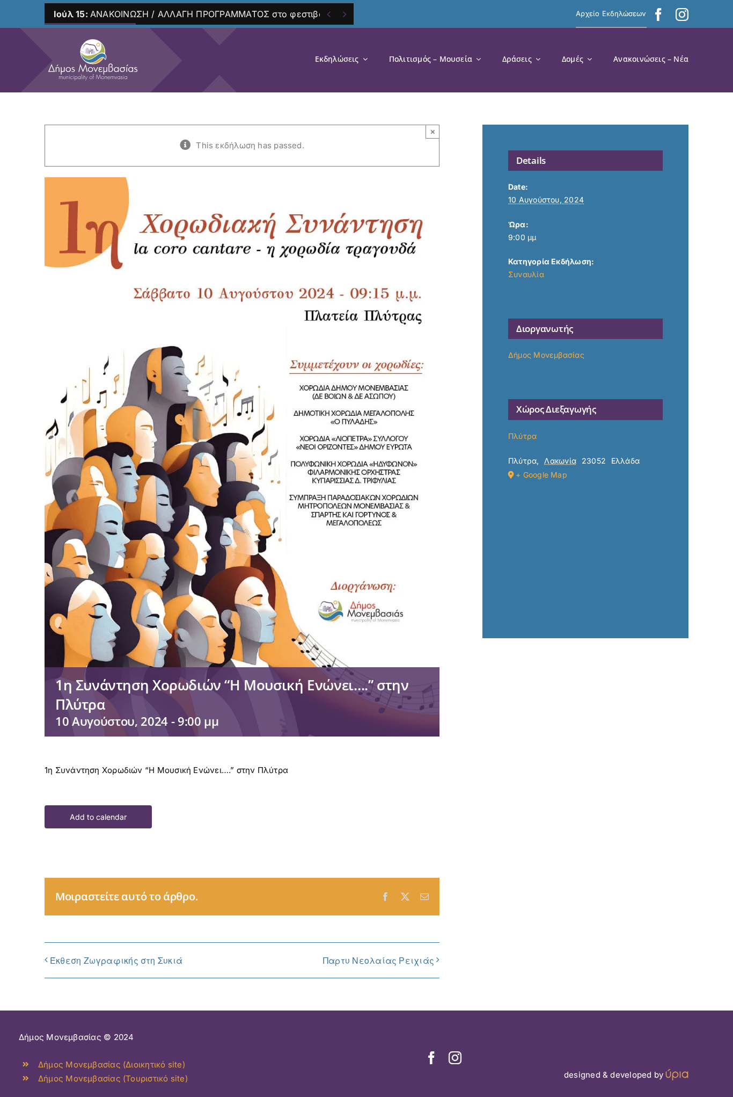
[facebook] (658, 14)
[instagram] (682, 14)
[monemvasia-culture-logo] (93, 36)
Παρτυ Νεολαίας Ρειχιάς (378, 960)
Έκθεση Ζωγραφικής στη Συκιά (116, 960)
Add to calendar (98, 816)
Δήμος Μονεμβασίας (546, 354)
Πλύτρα (522, 436)
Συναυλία (526, 274)
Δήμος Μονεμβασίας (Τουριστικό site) (113, 1078)
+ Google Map (541, 474)
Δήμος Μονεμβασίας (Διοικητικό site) (111, 1064)
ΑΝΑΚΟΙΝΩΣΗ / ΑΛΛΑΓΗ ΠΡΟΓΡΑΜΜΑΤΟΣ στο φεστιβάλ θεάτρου (211, 14)
